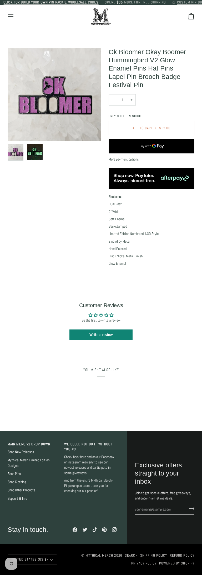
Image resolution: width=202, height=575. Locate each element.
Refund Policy (182, 555)
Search (131, 555)
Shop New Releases (21, 452)
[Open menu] (15, 16)
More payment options (124, 159)
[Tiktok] (95, 529)
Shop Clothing (17, 482)
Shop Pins (14, 474)
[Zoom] (54, 94)
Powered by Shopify (176, 563)
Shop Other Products (21, 490)
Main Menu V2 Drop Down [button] (29, 444)
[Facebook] (75, 529)
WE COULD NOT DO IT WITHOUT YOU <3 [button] (88, 446)
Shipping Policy (153, 555)
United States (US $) (30, 559)
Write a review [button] (101, 334)
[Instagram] (114, 529)
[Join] (190, 508)
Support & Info (17, 498)
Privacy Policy (143, 563)
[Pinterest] (104, 529)
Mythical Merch (99, 555)
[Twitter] (85, 529)
